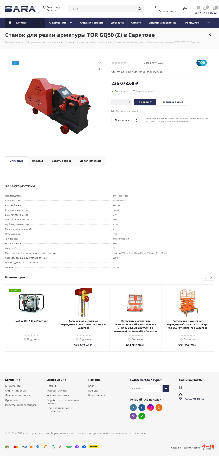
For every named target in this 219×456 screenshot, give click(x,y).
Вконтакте (133, 407)
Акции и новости (16, 390)
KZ (199, 13)
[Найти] (139, 8)
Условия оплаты (57, 390)
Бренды (93, 390)
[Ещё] (208, 23)
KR (207, 13)
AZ (215, 13)
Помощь (52, 385)
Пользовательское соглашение (58, 409)
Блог (91, 385)
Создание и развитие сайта (185, 447)
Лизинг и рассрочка (17, 395)
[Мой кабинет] (185, 9)
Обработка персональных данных (63, 401)
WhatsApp (141, 416)
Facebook (141, 407)
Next (211, 278)
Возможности (96, 395)
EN (211, 13)
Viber (133, 416)
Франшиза (11, 400)
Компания (12, 380)
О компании (13, 385)
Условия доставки (58, 395)
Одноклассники (159, 407)
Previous (205, 278)
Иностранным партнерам (21, 405)
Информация (56, 380)
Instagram (150, 407)
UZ (203, 13)
